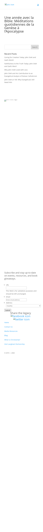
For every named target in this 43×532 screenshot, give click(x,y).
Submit (7, 310)
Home (6, 322)
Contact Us (8, 327)
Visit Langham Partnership (14, 344)
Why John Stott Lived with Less (16, 70)
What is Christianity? (12, 340)
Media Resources (11, 331)
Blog (6, 335)
